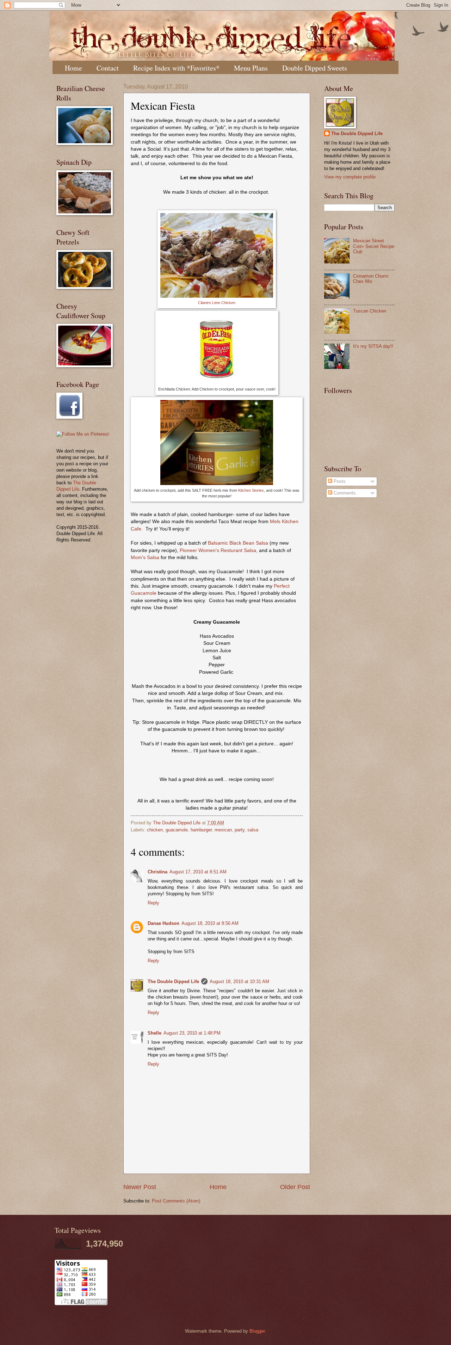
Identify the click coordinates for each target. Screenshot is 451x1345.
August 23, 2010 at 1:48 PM (192, 1033)
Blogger (257, 1331)
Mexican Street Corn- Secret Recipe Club (373, 246)
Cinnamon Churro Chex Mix (370, 278)
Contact (108, 68)
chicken (155, 829)
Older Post (295, 1186)
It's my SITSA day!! (373, 346)
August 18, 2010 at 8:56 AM (210, 923)
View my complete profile (350, 177)
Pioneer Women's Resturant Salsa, (219, 550)
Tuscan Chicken (369, 311)
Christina (157, 871)
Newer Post (139, 1186)
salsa (252, 829)
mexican (223, 829)
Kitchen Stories (251, 490)
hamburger (201, 829)
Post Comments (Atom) (176, 1201)
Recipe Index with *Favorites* (176, 68)
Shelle (154, 1033)
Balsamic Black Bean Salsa (238, 543)
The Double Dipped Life (173, 981)
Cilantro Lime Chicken (216, 303)
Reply (153, 902)
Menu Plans (251, 68)
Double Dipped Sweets (314, 68)
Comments (344, 493)
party (240, 829)
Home (73, 68)
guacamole (177, 829)
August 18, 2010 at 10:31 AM (239, 981)
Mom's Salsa (145, 557)
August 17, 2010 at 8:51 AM (198, 871)
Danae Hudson (163, 923)
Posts (339, 481)
